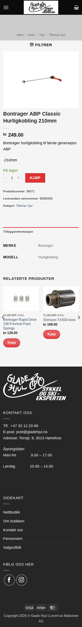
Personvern (12, 539)
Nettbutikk (11, 512)
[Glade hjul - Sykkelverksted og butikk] (41, 7)
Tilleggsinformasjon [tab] (18, 231)
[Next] (78, 326)
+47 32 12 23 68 (24, 426)
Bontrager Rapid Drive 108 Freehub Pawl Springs (20, 324)
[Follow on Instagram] (21, 580)
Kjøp (35, 178)
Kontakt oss (13, 530)
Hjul (42, 34)
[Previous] (3, 326)
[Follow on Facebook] (9, 580)
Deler (31, 34)
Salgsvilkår (12, 547)
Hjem (20, 34)
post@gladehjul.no (32, 432)
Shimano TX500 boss (59, 320)
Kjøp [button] (12, 343)
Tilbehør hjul (57, 34)
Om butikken (13, 521)
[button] (6, 7)
